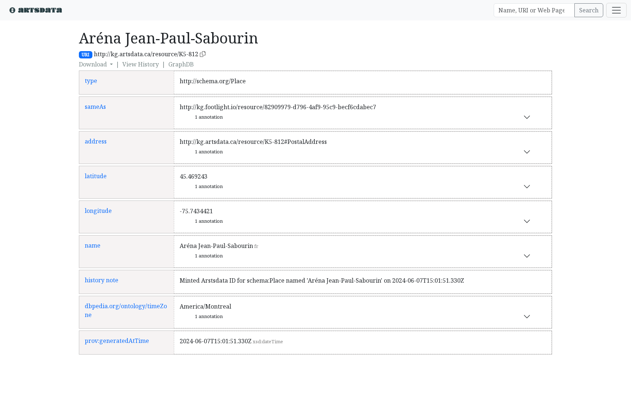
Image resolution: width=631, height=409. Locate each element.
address (96, 141)
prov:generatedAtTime (117, 341)
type (91, 81)
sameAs (95, 107)
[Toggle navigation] (616, 10)
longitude (98, 211)
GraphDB (181, 64)
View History (140, 64)
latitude (96, 176)
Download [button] (93, 64)
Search (589, 10)
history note (101, 280)
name (92, 245)
